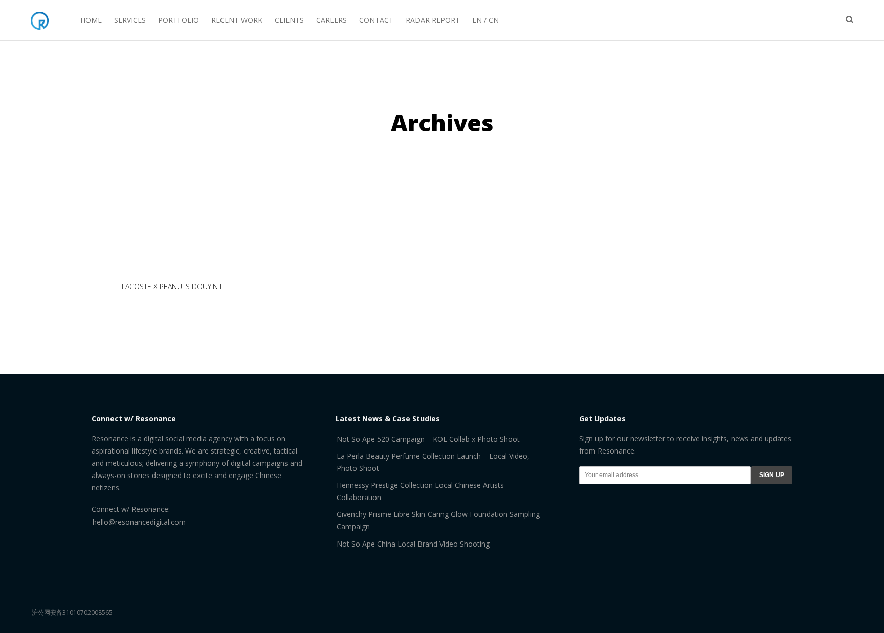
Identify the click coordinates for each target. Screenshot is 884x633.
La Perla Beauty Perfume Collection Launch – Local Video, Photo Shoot (433, 462)
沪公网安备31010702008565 (72, 612)
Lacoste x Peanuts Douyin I (172, 286)
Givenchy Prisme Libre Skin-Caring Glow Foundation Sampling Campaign (438, 520)
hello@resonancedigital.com (139, 522)
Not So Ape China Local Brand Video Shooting (413, 544)
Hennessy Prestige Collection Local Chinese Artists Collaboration (420, 491)
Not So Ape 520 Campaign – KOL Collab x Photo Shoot (428, 439)
